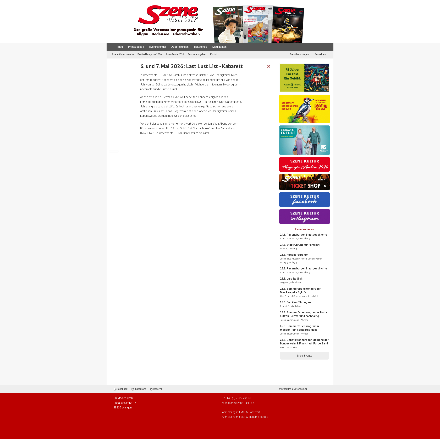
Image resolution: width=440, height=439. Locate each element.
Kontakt (214, 54)
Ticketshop (200, 46)
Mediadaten (219, 46)
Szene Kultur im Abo (123, 54)
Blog (120, 46)
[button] (110, 47)
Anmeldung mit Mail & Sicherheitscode (245, 416)
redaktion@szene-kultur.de (238, 403)
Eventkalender (157, 46)
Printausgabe (136, 46)
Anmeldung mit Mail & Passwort (241, 412)
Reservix (157, 389)
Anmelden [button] (320, 54)
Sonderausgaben (197, 54)
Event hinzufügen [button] (299, 54)
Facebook (122, 389)
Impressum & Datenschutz (293, 389)
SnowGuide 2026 (175, 54)
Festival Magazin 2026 (150, 54)
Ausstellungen (180, 46)
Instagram (140, 389)
